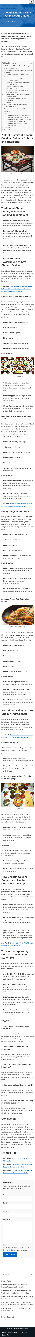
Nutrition (13, 21)
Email (5, 1203)
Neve (9, 1328)
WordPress (24, 1328)
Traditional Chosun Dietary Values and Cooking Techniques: (18, 71)
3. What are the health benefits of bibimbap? (19, 119)
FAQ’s (5, 113)
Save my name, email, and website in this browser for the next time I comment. (17, 1249)
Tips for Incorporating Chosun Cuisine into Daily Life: (16, 110)
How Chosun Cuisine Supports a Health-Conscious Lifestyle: (16, 105)
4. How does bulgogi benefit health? (16, 121)
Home (4, 1332)
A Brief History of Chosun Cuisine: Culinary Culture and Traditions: (16, 67)
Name (5, 1195)
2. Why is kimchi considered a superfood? (18, 117)
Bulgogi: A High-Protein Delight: (15, 86)
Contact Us (5, 1335)
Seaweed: (9, 102)
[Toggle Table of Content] (29, 63)
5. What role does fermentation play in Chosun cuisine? (17, 124)
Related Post (7, 130)
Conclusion (7, 127)
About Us (23, 1332)
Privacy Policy (13, 1332)
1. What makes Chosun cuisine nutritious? (18, 115)
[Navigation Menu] (31, 2)
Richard (7, 21)
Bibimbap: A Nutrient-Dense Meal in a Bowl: (18, 82)
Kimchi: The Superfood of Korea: (16, 78)
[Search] (31, 1274)
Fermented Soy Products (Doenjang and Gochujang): (17, 99)
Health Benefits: (13, 80)
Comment (7, 1219)
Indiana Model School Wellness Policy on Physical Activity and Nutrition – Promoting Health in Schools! (16, 289)
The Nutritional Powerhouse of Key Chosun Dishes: (16, 75)
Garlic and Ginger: (12, 96)
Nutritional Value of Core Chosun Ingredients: (17, 94)
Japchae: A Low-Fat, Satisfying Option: (17, 90)
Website (6, 1211)
